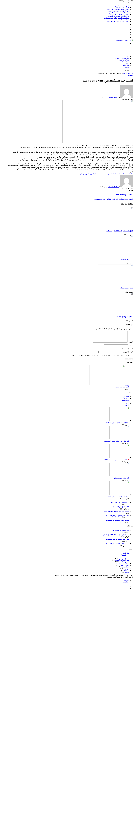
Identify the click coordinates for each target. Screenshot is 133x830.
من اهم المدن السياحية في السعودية (118, 12)
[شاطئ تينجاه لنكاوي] (115, 255)
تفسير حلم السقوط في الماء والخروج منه (99, 174)
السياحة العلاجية (124, 62)
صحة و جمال (122, 558)
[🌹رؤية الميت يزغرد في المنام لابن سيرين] (119, 457)
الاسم (131, 345)
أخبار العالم (126, 65)
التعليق (130, 342)
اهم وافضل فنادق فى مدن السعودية (118, 11)
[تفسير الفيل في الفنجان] (119, 476)
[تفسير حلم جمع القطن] (115, 312)
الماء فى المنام (125, 174)
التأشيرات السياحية (123, 562)
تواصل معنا (126, 582)
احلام (131, 174)
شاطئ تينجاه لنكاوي (125, 259)
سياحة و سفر (122, 556)
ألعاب (124, 555)
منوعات (127, 67)
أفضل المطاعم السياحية (122, 58)
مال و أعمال (125, 570)
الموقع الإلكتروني (128, 352)
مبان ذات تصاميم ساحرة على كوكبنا (119, 230)
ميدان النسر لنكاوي (126, 287)
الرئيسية (126, 56)
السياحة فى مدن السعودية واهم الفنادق (117, 9)
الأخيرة (127, 405)
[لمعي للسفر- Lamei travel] (124, 40)
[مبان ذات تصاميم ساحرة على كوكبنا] (115, 226)
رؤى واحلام (83, 174)
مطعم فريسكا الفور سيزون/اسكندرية (117, 422)
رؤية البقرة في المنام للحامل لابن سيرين (116, 441)
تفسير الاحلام (116, 174)
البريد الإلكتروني (127, 348)
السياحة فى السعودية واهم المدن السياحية (116, 18)
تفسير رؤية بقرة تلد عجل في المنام (118, 496)
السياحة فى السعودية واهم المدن (119, 14)
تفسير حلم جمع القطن (125, 316)
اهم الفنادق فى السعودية (122, 7)
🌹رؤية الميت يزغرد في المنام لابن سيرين (116, 459)
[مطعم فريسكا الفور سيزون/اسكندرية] (119, 420)
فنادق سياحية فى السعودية (121, 6)
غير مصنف (126, 568)
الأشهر (127, 403)
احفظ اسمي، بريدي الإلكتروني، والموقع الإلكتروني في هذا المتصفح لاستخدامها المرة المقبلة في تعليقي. (100, 355)
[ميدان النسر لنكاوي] (115, 284)
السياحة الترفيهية (124, 60)
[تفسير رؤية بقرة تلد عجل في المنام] (119, 494)
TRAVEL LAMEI (113, 97)
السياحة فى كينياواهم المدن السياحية (118, 21)
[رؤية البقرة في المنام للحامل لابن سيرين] (119, 439)
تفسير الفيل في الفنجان (121, 478)
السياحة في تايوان (124, 19)
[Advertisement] (100, 50)
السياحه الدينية (125, 63)
